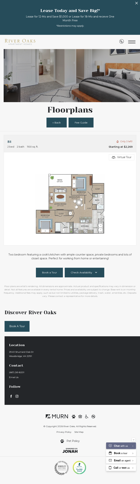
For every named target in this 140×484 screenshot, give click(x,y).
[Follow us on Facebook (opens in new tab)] (11, 396)
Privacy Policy (64, 432)
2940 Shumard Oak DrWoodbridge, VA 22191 (21, 354)
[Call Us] (121, 42)
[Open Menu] (131, 42)
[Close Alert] (136, 4)
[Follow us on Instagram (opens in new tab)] (17, 396)
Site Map (78, 432)
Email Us (13, 377)
